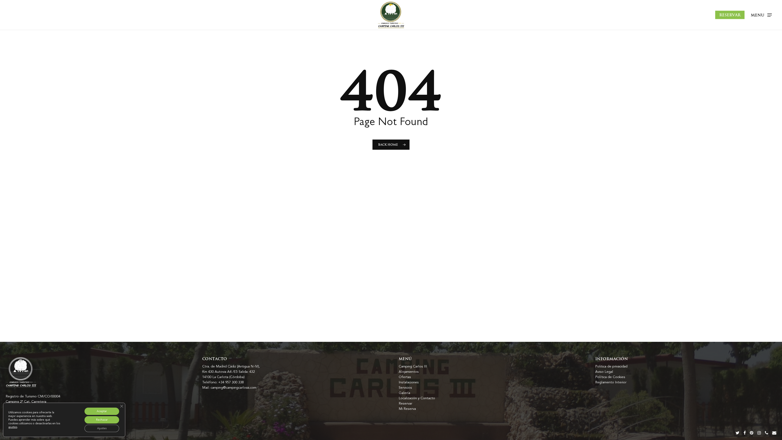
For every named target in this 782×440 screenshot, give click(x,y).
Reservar (405, 403)
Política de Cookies (610, 377)
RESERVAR (729, 15)
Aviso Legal (604, 371)
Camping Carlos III (413, 366)
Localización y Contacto (417, 398)
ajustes (12, 427)
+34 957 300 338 (231, 382)
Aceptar (102, 411)
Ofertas (405, 377)
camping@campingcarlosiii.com (233, 387)
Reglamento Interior (610, 382)
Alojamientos (409, 371)
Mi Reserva (407, 408)
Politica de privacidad (611, 366)
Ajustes (102, 428)
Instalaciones (409, 382)
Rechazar (102, 420)
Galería (404, 393)
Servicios (405, 387)
